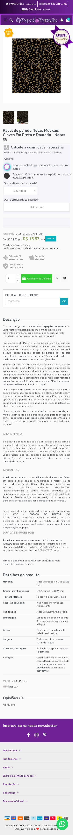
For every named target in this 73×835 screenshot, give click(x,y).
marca (6, 681)
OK (64, 301)
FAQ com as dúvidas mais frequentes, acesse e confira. (31, 562)
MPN (6, 686)
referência (8, 234)
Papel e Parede (19, 681)
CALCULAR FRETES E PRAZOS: (22, 295)
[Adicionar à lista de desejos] (57, 278)
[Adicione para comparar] (64, 278)
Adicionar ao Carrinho (39, 278)
